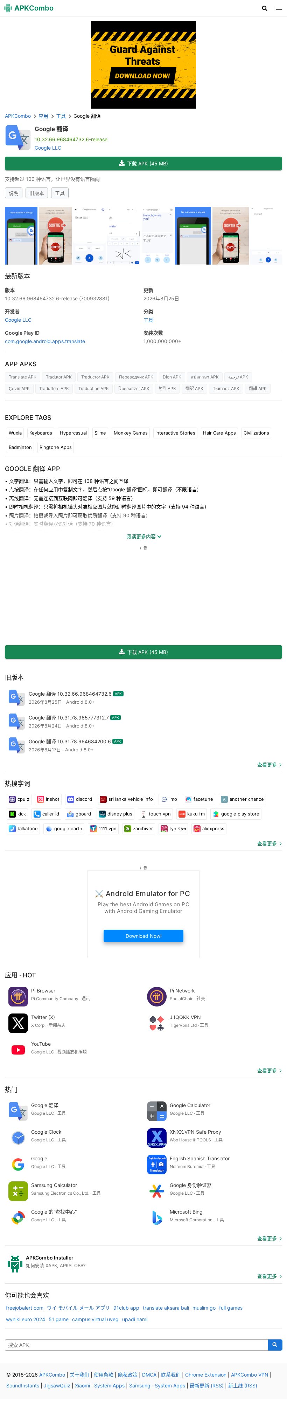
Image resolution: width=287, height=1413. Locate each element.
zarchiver (143, 828)
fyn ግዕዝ (177, 828)
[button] (264, 8)
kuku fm (196, 814)
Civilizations (256, 433)
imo (173, 799)
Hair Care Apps (219, 433)
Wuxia (15, 433)
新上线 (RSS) (242, 1385)
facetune (203, 799)
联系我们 (171, 1375)
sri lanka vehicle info (130, 799)
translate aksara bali (166, 1308)
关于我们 (79, 1375)
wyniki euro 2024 (25, 1319)
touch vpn (160, 814)
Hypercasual (73, 433)
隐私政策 (128, 1375)
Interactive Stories (175, 433)
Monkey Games (131, 433)
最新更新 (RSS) (207, 1385)
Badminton (20, 447)
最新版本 (17, 276)
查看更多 (267, 764)
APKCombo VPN (249, 1375)
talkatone (28, 828)
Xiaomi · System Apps (100, 1385)
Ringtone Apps (56, 447)
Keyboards (40, 433)
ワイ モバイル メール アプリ (78, 1308)
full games (231, 1308)
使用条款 (103, 1375)
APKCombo (18, 116)
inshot (52, 799)
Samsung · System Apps (157, 1385)
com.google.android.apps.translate (45, 341)
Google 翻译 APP (32, 468)
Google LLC (48, 148)
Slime (100, 433)
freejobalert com (24, 1308)
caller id (50, 814)
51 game (59, 1319)
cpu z (23, 799)
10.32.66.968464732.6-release (57, 298)
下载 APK (147, 163)
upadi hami (134, 1319)
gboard (83, 814)
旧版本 (36, 193)
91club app (126, 1308)
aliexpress (213, 828)
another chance (247, 799)
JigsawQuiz (57, 1385)
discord (84, 799)
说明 (14, 193)
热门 (11, 1089)
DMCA (149, 1375)
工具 (60, 193)
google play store (240, 814)
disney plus (119, 814)
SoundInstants (22, 1385)
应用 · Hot (20, 975)
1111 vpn (108, 828)
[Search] (275, 1345)
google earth (68, 828)
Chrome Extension (205, 1375)
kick (22, 814)
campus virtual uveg (95, 1319)
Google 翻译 (51, 128)
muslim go (204, 1308)
